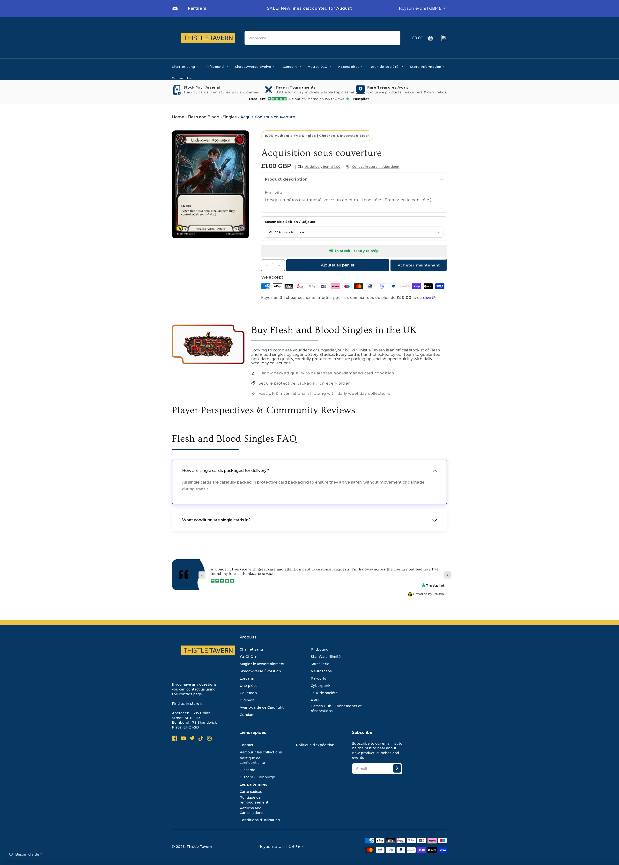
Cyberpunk (320, 685)
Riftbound (319, 649)
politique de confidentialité (252, 760)
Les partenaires (253, 784)
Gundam (247, 715)
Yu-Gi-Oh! (248, 656)
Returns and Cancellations (251, 810)
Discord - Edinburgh (257, 777)
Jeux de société (324, 693)
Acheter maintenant (419, 265)
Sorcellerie (320, 664)
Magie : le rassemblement (262, 664)
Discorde (247, 770)
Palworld (318, 678)
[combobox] (322, 38)
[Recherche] (395, 38)
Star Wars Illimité (326, 656)
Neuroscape (321, 671)
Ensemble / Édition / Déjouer (290, 222)
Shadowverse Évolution (260, 671)
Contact (246, 745)
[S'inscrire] (397, 768)
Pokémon (248, 693)
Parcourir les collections (261, 752)
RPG (315, 700)
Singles (230, 117)
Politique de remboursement (254, 799)
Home (178, 117)
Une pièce (249, 685)
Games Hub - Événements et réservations (336, 708)
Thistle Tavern (199, 846)
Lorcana (247, 678)
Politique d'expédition (315, 745)
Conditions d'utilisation (260, 820)
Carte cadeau (251, 791)
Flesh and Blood (203, 117)
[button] (430, 38)
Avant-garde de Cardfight (262, 707)
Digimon (247, 700)
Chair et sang (251, 649)
